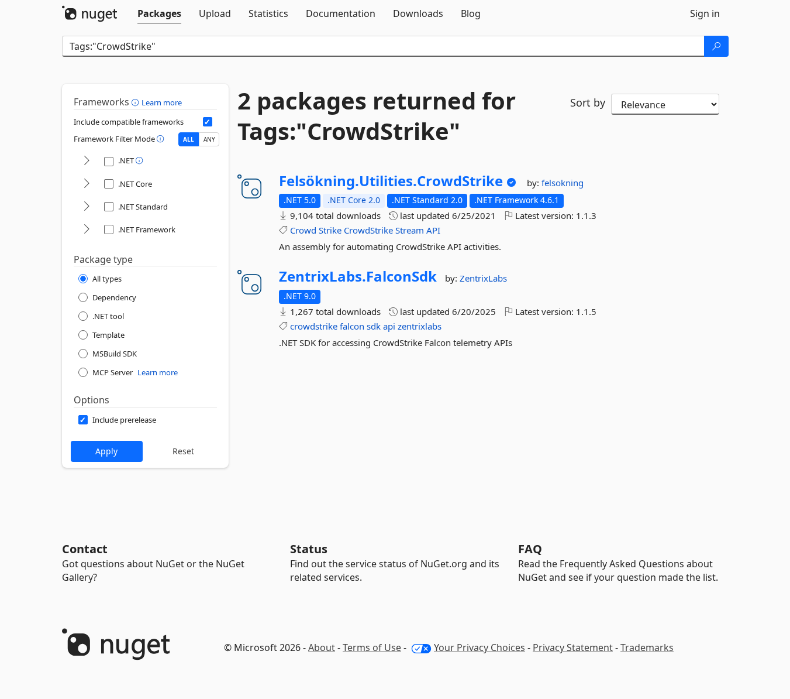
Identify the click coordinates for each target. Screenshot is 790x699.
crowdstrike (313, 326)
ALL (188, 139)
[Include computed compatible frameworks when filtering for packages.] (207, 121)
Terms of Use (372, 647)
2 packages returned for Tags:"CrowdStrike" (376, 115)
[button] (137, 101)
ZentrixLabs (483, 278)
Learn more (162, 102)
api (389, 326)
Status (308, 549)
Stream (409, 230)
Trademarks (647, 647)
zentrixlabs (419, 326)
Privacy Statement (573, 647)
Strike (330, 230)
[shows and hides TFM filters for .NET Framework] (86, 229)
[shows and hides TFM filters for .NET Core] (86, 184)
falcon (352, 326)
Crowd (303, 230)
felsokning (562, 183)
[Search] (716, 46)
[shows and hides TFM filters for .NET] (86, 161)
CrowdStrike (368, 230)
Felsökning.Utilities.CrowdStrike (391, 180)
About (321, 647)
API (433, 230)
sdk (374, 326)
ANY (209, 139)
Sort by (587, 102)
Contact (85, 549)
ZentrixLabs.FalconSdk (358, 276)
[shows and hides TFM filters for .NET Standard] (86, 207)
